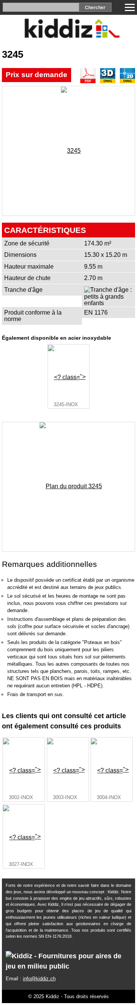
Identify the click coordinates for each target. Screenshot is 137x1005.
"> (70, 390)
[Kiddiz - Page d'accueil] (68, 36)
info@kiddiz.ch (39, 978)
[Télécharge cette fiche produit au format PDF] (88, 75)
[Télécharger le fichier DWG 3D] (107, 75)
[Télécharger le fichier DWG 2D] (127, 75)
